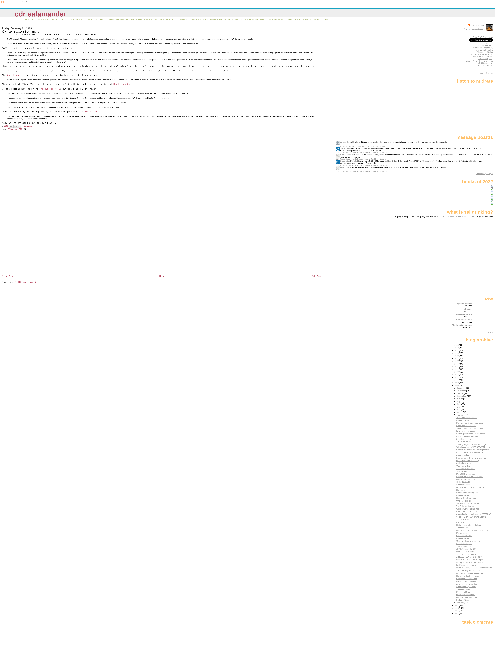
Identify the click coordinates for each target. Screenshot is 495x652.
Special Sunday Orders (466, 587)
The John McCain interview (467, 506)
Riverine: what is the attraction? (469, 476)
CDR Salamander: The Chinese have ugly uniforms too (355, 146)
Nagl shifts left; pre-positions (468, 498)
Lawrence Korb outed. (465, 431)
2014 (456, 369)
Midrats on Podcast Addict (482, 54)
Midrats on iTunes (485, 45)
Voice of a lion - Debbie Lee (467, 503)
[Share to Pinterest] (19, 126)
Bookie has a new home (466, 511)
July (459, 401)
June (459, 404)
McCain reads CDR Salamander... (470, 452)
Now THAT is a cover (465, 552)
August (460, 399)
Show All (490, 332)
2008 (456, 385)
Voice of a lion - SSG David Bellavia (471, 517)
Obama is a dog (463, 466)
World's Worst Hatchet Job (467, 509)
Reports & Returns (464, 592)
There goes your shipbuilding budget (471, 444)
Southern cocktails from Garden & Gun (458, 217)
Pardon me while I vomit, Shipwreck (471, 560)
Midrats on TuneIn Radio (482, 56)
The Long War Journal (462, 325)
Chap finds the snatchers (466, 579)
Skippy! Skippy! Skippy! (466, 554)
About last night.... (463, 455)
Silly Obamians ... (463, 439)
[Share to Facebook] (17, 126)
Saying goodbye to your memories (470, 434)
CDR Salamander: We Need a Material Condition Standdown (357, 153)
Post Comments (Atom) (25, 282)
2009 (456, 382)
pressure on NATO (49, 89)
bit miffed (91, 112)
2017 (456, 361)
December (461, 388)
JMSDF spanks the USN (466, 549)
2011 (456, 377)
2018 (456, 358)
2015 (456, 366)
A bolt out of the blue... (465, 468)
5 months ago (380, 146)
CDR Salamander (40, 14)
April (459, 409)
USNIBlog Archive (485, 63)
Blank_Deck (345, 155)
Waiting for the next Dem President (470, 562)
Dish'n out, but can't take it (467, 565)
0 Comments (27, 126)
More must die (462, 533)
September (462, 396)
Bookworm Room (464, 320)
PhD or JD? (461, 522)
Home (162, 276)
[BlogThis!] (12, 126)
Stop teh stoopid (463, 471)
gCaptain (468, 309)
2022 (456, 348)
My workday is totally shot (467, 436)
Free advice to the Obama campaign (471, 458)
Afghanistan (12, 129)
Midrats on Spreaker (484, 50)
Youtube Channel (486, 73)
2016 (456, 364)
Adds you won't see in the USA (469, 557)
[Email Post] (24, 129)
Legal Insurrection (464, 304)
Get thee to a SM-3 (464, 536)
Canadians (13, 75)
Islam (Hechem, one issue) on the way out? (474, 568)
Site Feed (489, 43)
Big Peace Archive (485, 65)
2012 (456, 374)
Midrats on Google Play (483, 48)
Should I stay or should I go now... (470, 428)
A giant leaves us (463, 442)
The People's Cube (463, 314)
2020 (456, 353)
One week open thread (465, 595)
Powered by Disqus (484, 174)
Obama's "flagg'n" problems (468, 541)
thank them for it (124, 84)
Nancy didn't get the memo (467, 576)
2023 (456, 345)
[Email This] (10, 126)
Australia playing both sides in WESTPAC (473, 514)
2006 (456, 608)
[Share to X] (14, 126)
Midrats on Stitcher (485, 52)
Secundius (345, 148)
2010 (456, 380)
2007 (456, 605)
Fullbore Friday (462, 420)
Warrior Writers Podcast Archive (479, 61)
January (460, 603)
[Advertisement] (477, 238)
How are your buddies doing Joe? (470, 573)
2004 (456, 613)
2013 (456, 372)
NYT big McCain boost (465, 479)
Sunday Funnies (463, 485)
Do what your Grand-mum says (469, 423)
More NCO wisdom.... (465, 474)
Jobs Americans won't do (466, 417)
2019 (456, 356)
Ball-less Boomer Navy (466, 581)
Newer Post (7, 276)
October (460, 393)
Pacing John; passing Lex (467, 493)
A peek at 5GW (462, 519)
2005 (456, 611)
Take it (6, 35)
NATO (20, 129)
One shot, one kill (463, 501)
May (459, 407)
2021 (456, 350)
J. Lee (343, 142)
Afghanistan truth (463, 463)
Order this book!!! (463, 482)
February (461, 415)
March (460, 412)
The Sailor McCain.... (465, 546)
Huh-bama (460, 490)
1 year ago (383, 153)
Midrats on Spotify (485, 59)
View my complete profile (474, 29)
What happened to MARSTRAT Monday (473, 447)
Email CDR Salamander (483, 37)
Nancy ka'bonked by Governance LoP (472, 530)
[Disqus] (162, 169)
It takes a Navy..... (464, 544)
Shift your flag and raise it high (468, 570)
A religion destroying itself (467, 584)
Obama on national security (467, 460)
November (461, 391)
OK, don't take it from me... (20, 31)
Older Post (316, 276)
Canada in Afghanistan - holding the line (472, 450)
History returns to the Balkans (468, 525)
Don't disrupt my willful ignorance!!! (470, 487)
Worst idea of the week (466, 425)
